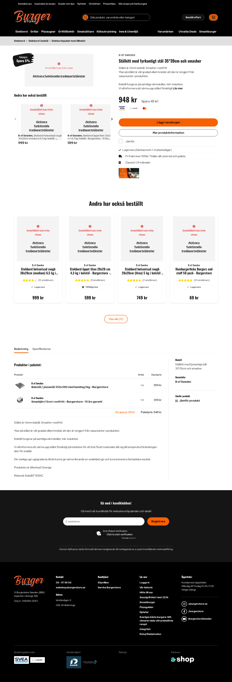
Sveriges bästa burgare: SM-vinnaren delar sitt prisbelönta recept (156, 621)
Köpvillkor (103, 582)
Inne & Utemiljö (128, 31)
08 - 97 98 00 (64, 582)
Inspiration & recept (44, 3)
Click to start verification (119, 534)
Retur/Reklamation (150, 634)
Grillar (34, 31)
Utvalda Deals (188, 31)
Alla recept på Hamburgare (132, 3)
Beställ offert (193, 17)
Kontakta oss (25, 3)
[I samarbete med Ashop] (182, 659)
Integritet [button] (145, 629)
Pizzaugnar (48, 31)
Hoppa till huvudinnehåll (115, 4)
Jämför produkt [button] (189, 400)
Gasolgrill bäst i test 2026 (154, 597)
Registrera (158, 521)
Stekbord (21, 31)
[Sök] (85, 17)
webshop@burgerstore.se (70, 587)
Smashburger (208, 31)
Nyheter (81, 3)
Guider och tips (66, 3)
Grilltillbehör (66, 31)
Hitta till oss (146, 592)
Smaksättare (85, 31)
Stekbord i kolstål (38, 40)
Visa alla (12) (116, 319)
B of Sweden (183, 382)
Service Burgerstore (109, 587)
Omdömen (94, 3)
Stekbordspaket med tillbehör (69, 40)
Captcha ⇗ (129, 538)
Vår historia (146, 587)
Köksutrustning (106, 31)
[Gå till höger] (112, 119)
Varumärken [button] (165, 31)
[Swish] (37, 660)
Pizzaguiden (146, 607)
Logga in (144, 582)
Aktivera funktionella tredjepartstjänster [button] (59, 76)
